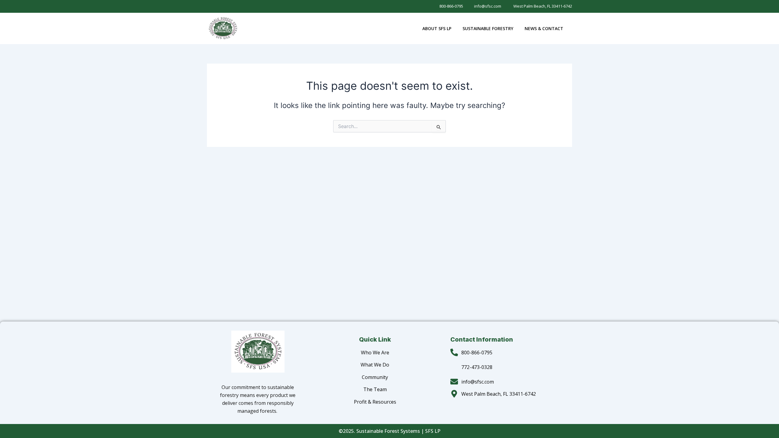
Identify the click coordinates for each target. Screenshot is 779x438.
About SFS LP (436, 28)
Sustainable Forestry (488, 28)
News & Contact (544, 28)
